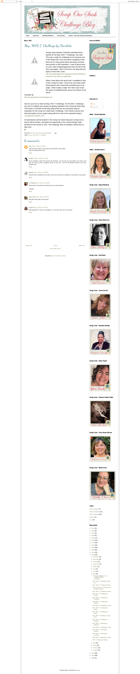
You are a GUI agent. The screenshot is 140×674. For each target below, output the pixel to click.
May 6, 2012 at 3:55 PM (42, 197)
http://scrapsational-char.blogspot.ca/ (38, 97)
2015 (93, 547)
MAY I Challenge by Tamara (100, 640)
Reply (30, 153)
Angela (31, 207)
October (95, 561)
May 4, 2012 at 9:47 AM (41, 158)
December (96, 557)
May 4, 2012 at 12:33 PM (43, 183)
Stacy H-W (32, 197)
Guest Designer (94, 509)
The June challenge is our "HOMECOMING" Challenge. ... (100, 577)
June (94, 571)
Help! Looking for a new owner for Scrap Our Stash (102, 588)
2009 (93, 658)
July (94, 569)
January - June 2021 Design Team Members (80, 35)
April (94, 643)
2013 (93, 552)
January (95, 650)
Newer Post (29, 245)
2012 (93, 554)
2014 (93, 550)
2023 (93, 528)
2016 (93, 545)
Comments (95, 107)
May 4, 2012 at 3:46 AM (39, 146)
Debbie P (31, 158)
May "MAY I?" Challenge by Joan (102, 627)
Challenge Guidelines (48, 35)
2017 (93, 542)
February (95, 647)
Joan (30, 146)
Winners (92, 517)
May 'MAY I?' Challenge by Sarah (102, 637)
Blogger (78, 670)
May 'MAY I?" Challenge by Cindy (102, 605)
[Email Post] (55, 133)
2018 (93, 540)
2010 (93, 655)
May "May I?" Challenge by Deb (101, 585)
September (96, 564)
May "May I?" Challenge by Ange (102, 591)
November (96, 559)
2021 (93, 533)
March (95, 645)
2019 (93, 538)
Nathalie (31, 172)
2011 (93, 653)
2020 (93, 535)
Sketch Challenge (94, 511)
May (94, 573)
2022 (93, 530)
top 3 (91, 520)
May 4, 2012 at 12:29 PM (41, 172)
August (95, 566)
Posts (93, 104)
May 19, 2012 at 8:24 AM (40, 207)
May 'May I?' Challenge (39, 135)
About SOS (36, 35)
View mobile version (55, 248)
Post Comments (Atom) (59, 256)
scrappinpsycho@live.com (34, 116)
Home (27, 35)
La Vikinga (32, 183)
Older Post (82, 245)
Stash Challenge (94, 514)
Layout (30, 135)
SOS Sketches (61, 35)
